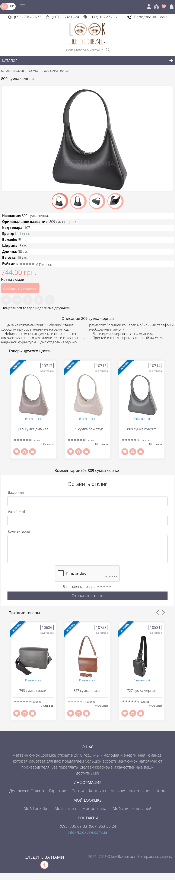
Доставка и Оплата (26, 790)
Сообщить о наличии (20, 288)
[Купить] (32, 451)
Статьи (77, 790)
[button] (169, 90)
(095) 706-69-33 (27, 17)
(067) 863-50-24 (65, 17)
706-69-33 (73, 826)
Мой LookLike (36, 808)
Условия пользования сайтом (138, 790)
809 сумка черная (56, 71)
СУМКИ (34, 71)
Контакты (97, 790)
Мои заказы (65, 808)
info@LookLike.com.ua (87, 832)
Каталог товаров (12, 71)
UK (12, 6)
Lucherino (22, 233)
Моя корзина (94, 808)
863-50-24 (102, 826)
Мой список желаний (132, 808)
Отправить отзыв (87, 595)
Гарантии (57, 790)
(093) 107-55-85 (103, 17)
